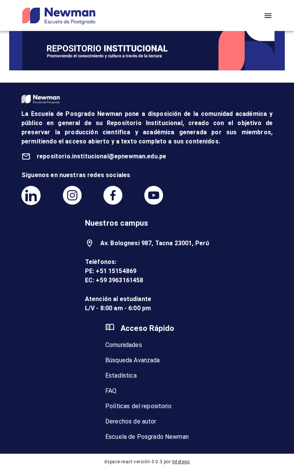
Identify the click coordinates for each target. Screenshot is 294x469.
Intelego (181, 461)
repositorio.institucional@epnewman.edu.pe (101, 156)
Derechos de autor (131, 421)
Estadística (121, 375)
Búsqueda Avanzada (132, 360)
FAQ (110, 390)
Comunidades (123, 344)
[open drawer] (268, 15)
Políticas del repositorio (138, 406)
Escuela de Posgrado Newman (147, 436)
